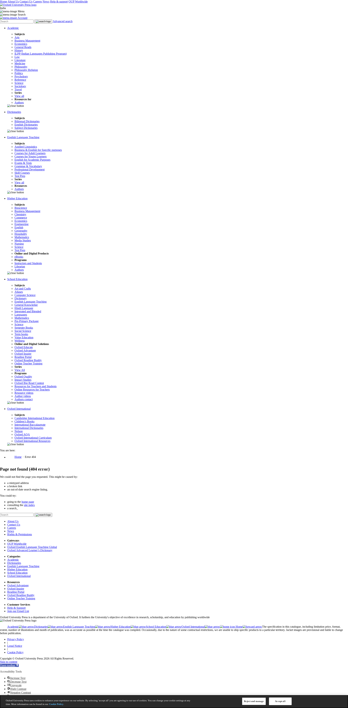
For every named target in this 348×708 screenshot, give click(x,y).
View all (19, 96)
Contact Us (26, 1)
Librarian (19, 266)
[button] (9, 665)
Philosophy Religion (26, 69)
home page (28, 501)
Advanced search (62, 21)
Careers (37, 1)
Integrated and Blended (27, 311)
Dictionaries (14, 111)
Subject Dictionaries (26, 127)
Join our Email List (18, 611)
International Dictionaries (28, 427)
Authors (19, 102)
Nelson (18, 431)
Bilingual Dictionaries (27, 121)
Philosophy (20, 66)
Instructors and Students (28, 263)
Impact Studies (22, 379)
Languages (20, 314)
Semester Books (23, 327)
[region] (174, 701)
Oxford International (19, 408)
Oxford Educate (23, 347)
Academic (13, 28)
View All (19, 370)
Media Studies (22, 240)
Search (22, 14)
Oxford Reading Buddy (28, 360)
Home (3, 1)
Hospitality (20, 233)
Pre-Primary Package (26, 321)
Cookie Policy (15, 652)
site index (29, 505)
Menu (21, 11)
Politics (18, 73)
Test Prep (19, 176)
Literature (20, 60)
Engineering (21, 224)
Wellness (19, 340)
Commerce (20, 217)
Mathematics (21, 237)
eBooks (18, 256)
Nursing (19, 243)
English (18, 227)
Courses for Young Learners (30, 156)
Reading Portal (23, 357)
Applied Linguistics (25, 146)
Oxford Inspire (22, 353)
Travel (18, 89)
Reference (20, 79)
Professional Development (29, 169)
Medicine (19, 63)
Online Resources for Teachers (32, 389)
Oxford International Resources (32, 440)
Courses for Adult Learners (29, 153)
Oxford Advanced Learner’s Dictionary (29, 550)
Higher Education (17, 198)
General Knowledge (26, 304)
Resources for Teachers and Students (35, 386)
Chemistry (20, 214)
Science (18, 83)
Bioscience (20, 207)
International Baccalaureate (29, 424)
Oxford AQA (22, 434)
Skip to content (8, 661)
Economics (20, 43)
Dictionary (20, 298)
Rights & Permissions (19, 534)
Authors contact (23, 399)
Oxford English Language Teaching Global (32, 547)
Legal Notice (14, 645)
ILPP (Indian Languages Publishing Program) (40, 53)
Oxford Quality (23, 376)
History (18, 50)
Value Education (23, 337)
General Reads (22, 47)
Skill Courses (22, 172)
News (46, 1)
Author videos (22, 396)
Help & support (59, 1)
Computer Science (25, 295)
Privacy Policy (15, 639)
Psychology (21, 76)
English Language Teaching (23, 137)
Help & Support (16, 607)
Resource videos (23, 392)
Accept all (280, 701)
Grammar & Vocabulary (28, 166)
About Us (13, 1)
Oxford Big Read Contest (29, 383)
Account (22, 17)
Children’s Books (24, 421)
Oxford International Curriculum (33, 437)
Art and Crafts (22, 288)
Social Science (22, 330)
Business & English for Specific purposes (38, 149)
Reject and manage (254, 701)
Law (17, 56)
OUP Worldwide (78, 1)
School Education (17, 279)
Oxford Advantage (25, 350)
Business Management (27, 40)
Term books (21, 334)
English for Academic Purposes (32, 159)
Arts (16, 37)
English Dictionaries (26, 124)
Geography (20, 230)
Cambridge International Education (34, 418)
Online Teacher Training (28, 363)
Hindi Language (23, 308)
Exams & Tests (23, 163)
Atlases (18, 291)
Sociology (20, 86)
